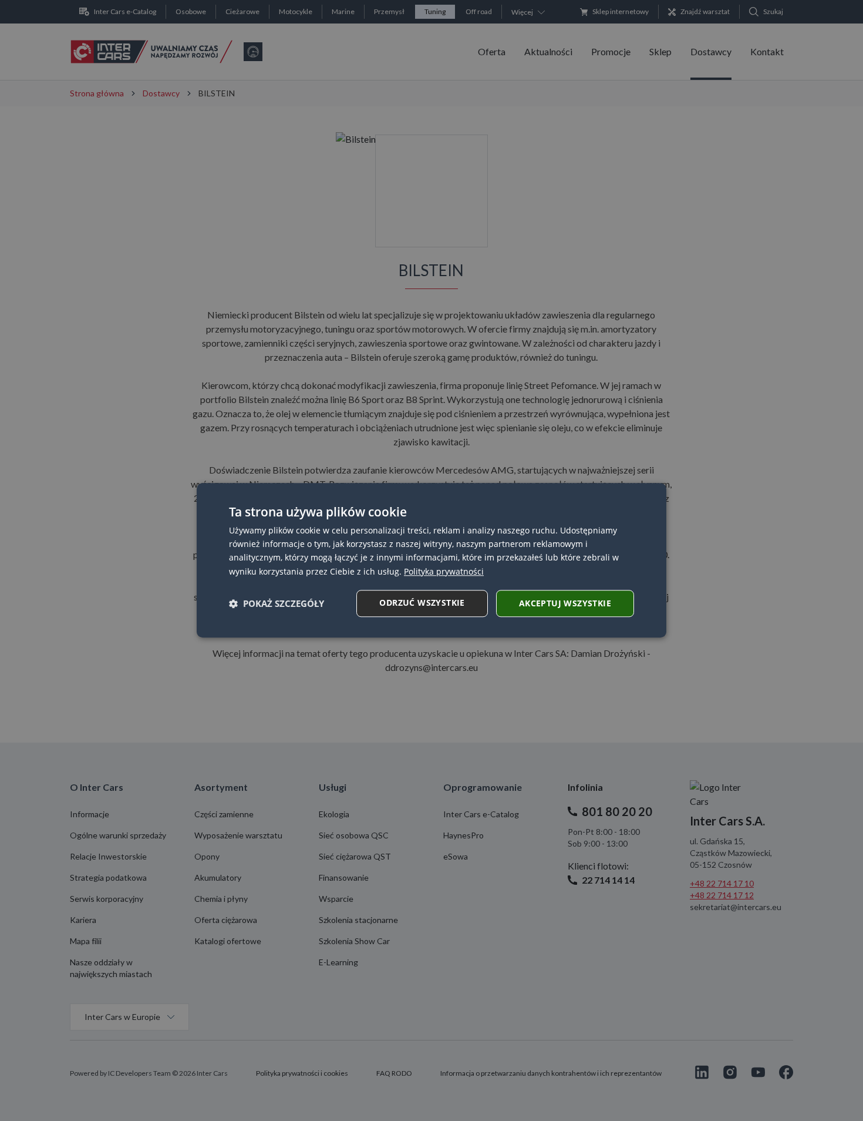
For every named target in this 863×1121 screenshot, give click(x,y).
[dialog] (431, 560)
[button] (276, 603)
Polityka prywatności (444, 571)
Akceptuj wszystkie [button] (565, 603)
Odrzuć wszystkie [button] (421, 602)
